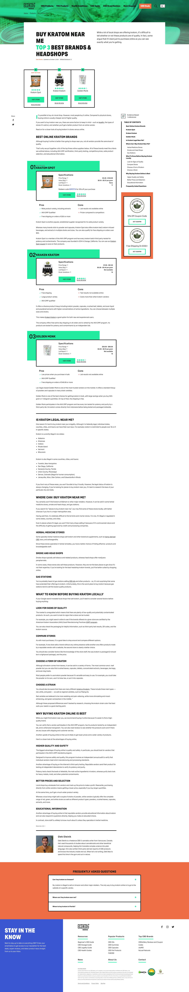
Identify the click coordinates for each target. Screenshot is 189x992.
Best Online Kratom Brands (135, 126)
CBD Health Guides (85, 950)
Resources (83, 936)
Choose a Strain (132, 170)
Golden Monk (130, 137)
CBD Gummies (113, 945)
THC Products (62, 6)
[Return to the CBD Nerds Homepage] (29, 9)
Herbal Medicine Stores (134, 147)
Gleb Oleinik (39, 59)
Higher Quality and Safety (135, 177)
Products (33, 13)
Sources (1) (40, 826)
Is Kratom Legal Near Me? (135, 140)
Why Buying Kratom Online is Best (138, 174)
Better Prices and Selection (136, 180)
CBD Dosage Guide (85, 945)
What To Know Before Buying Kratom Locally (139, 157)
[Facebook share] (13, 120)
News (80, 959)
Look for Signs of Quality (135, 162)
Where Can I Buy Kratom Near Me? (138, 144)
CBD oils (72, 581)
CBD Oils (111, 942)
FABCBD (111, 953)
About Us (112, 959)
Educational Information (135, 183)
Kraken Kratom (50, 317)
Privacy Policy (95, 983)
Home (26, 13)
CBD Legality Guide (85, 948)
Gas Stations (131, 153)
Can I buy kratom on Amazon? (63, 879)
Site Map (103, 983)
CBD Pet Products (114, 950)
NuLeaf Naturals (144, 950)
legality (101, 122)
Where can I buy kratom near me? (64, 897)
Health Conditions (79, 6)
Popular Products (116, 936)
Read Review (35, 105)
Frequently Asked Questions (136, 186)
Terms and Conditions (84, 983)
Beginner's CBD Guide (86, 942)
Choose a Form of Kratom (135, 167)
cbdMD (141, 948)
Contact (142, 959)
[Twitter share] (13, 125)
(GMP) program (91, 622)
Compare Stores (132, 164)
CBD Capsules (113, 948)
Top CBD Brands (146, 936)
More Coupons (129, 6)
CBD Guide (95, 6)
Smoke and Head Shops (135, 150)
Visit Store (36, 100)
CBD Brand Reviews (111, 6)
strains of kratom (83, 689)
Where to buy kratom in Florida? (64, 906)
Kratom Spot (130, 130)
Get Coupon (137, 222)
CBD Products (47, 6)
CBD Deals (145, 6)
